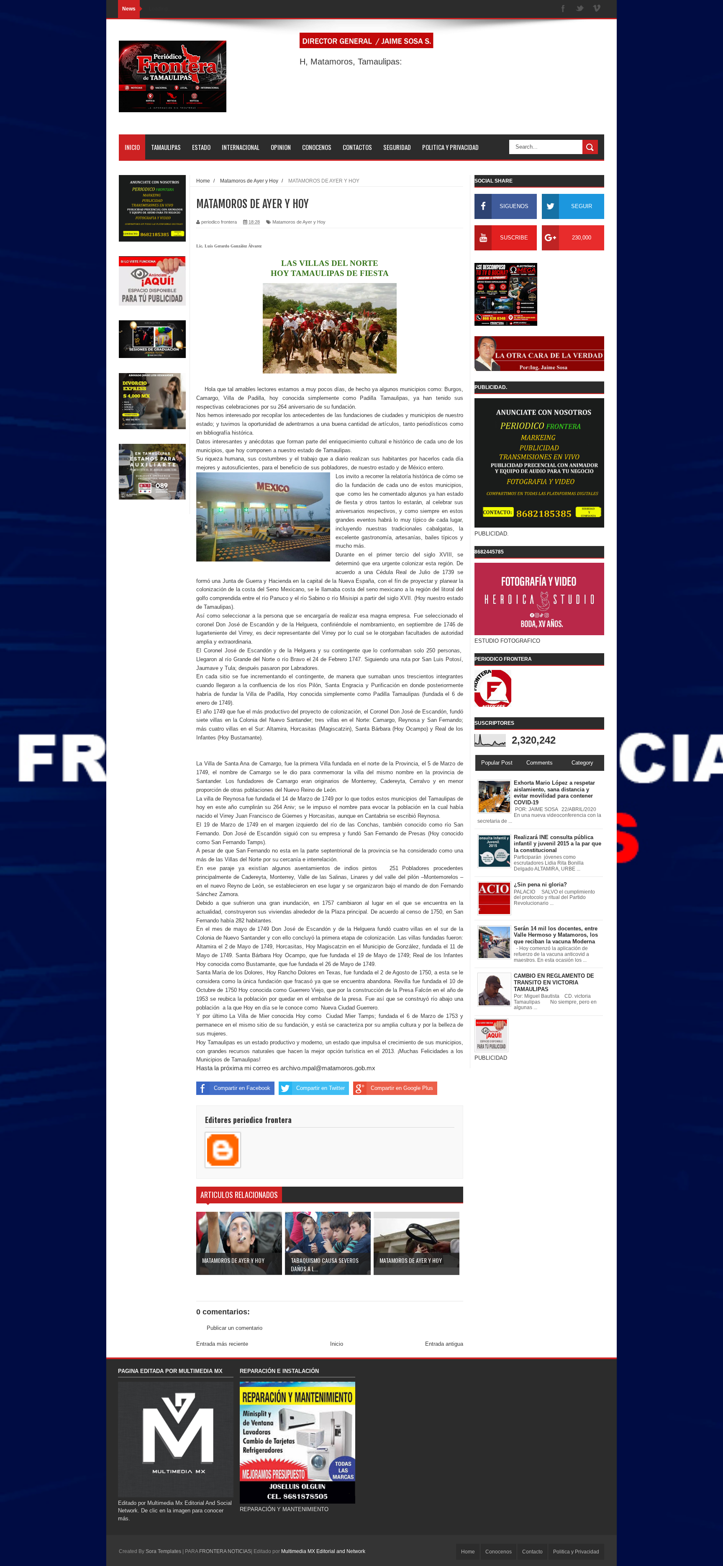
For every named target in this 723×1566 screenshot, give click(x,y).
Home (468, 1552)
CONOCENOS (316, 147)
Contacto (532, 1552)
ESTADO (201, 147)
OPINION (281, 147)
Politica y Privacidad (576, 1552)
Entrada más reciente (222, 1344)
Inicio (336, 1344)
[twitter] (580, 9)
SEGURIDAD (397, 147)
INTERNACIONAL (240, 147)
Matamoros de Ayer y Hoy (299, 221)
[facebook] (563, 9)
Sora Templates (163, 1551)
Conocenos (498, 1552)
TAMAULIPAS (166, 147)
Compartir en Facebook (242, 1088)
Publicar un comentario (234, 1328)
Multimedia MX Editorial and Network (323, 1551)
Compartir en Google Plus (402, 1088)
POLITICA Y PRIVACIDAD (450, 147)
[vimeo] (596, 9)
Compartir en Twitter (320, 1088)
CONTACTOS (357, 147)
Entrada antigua (444, 1344)
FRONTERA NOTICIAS (225, 1551)
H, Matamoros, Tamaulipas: (351, 61)
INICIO (132, 147)
